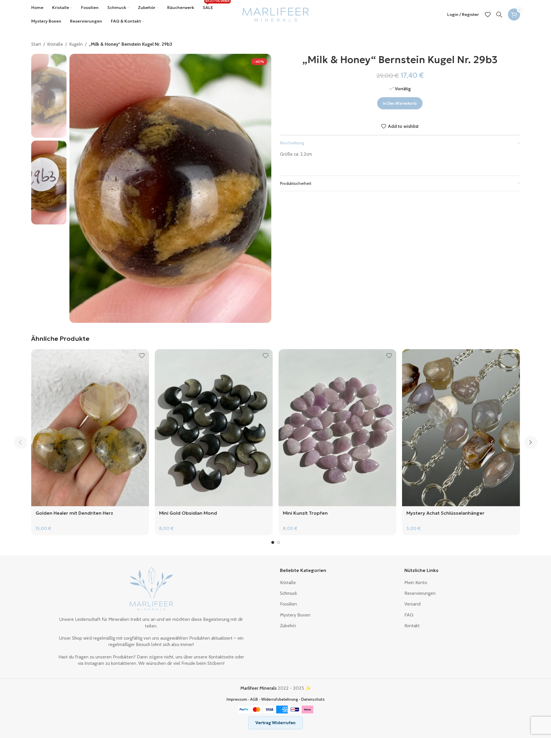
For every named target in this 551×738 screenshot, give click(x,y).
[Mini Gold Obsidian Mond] (214, 427)
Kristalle (55, 44)
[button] (20, 442)
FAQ (408, 615)
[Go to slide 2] (278, 542)
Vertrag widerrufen (275, 722)
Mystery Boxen (295, 615)
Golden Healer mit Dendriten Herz (74, 513)
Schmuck (288, 593)
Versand (412, 604)
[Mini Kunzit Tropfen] (338, 427)
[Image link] (151, 588)
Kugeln (76, 44)
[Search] (499, 14)
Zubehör (288, 625)
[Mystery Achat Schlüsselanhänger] (461, 427)
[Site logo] (275, 14)
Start (36, 44)
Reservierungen (420, 593)
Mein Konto (415, 582)
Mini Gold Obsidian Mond (188, 513)
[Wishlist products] (487, 14)
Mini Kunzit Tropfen (305, 513)
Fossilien (288, 604)
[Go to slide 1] (272, 542)
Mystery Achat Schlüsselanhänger (445, 513)
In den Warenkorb (400, 103)
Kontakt (412, 625)
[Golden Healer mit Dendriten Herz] (90, 427)
